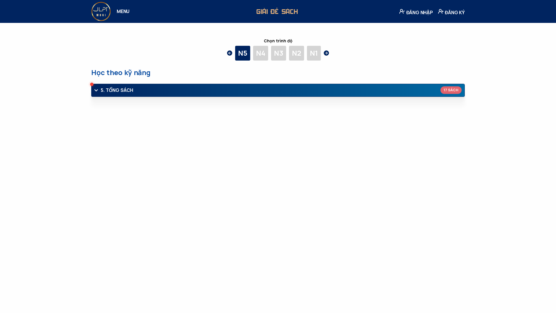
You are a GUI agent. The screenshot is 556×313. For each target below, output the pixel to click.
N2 (296, 53)
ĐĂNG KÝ (454, 12)
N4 (260, 53)
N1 (314, 53)
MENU (123, 11)
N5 (242, 53)
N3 (278, 53)
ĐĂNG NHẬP (419, 12)
